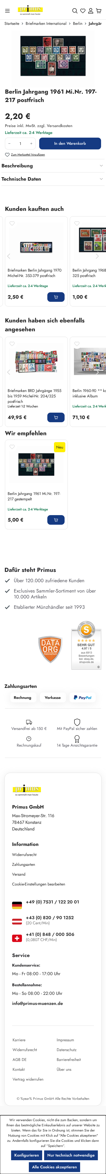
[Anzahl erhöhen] (31, 143)
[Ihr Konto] (91, 11)
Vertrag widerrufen (28, 1079)
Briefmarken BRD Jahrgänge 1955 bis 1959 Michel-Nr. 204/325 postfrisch (34, 396)
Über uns (64, 1069)
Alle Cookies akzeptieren (54, 1167)
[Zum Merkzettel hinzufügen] (12, 223)
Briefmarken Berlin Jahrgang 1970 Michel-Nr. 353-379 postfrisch (35, 273)
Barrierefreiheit (69, 1059)
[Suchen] (75, 11)
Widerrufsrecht (24, 854)
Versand (18, 874)
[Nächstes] (97, 256)
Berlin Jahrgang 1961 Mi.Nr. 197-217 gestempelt (34, 496)
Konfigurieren (26, 1155)
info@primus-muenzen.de (37, 1003)
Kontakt (19, 1069)
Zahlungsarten (23, 864)
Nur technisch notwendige (71, 1155)
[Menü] (8, 10)
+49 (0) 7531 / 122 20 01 (52, 901)
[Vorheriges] (8, 256)
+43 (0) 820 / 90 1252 (50, 917)
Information (25, 844)
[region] (53, 58)
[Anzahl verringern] (9, 143)
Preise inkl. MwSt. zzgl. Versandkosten (38, 126)
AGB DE (20, 1059)
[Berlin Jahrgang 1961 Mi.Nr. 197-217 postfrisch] (52, 58)
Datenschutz (66, 1050)
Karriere (19, 1040)
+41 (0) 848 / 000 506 (50, 934)
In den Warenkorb (70, 143)
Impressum (65, 1040)
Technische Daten (21, 179)
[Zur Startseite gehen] (30, 10)
